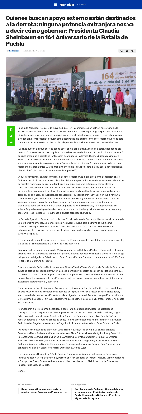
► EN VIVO (81, 4)
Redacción (14, 51)
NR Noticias (67, 4)
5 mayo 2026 (29, 51)
